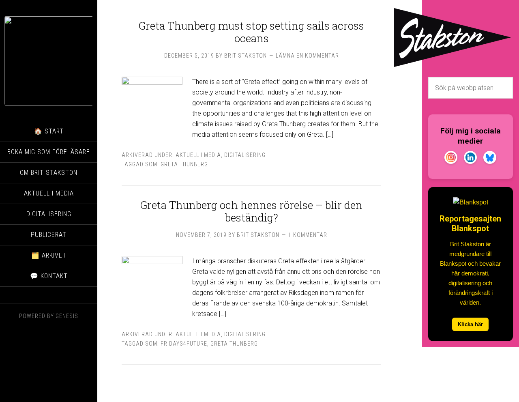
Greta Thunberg (184, 164)
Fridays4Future (184, 343)
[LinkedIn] (470, 159)
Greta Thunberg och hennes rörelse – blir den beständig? (251, 211)
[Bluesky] (489, 159)
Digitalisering (245, 155)
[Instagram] (450, 159)
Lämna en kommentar (307, 55)
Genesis (67, 316)
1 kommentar (307, 235)
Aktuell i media (198, 155)
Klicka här (470, 324)
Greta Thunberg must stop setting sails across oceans (251, 32)
